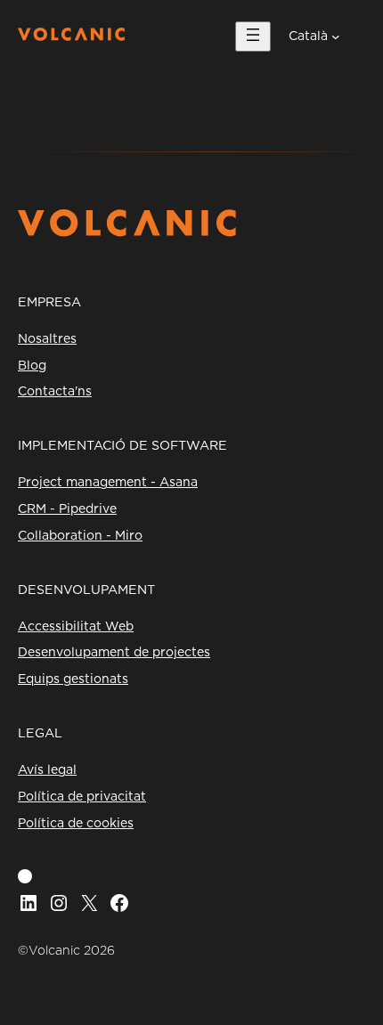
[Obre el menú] (253, 36)
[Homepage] (71, 36)
